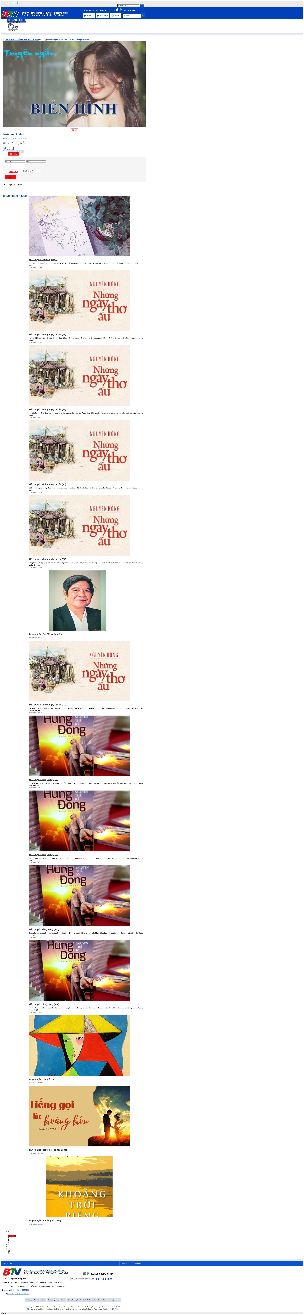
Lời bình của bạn (16, 152)
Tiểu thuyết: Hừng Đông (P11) (44, 929)
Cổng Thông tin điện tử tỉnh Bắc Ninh (81, 1300)
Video (104, 15)
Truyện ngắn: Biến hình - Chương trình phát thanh (68, 40)
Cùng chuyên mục (15, 196)
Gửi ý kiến (13, 154)
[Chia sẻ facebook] (12, 143)
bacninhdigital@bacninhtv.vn (18, 1294)
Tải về (74, 130)
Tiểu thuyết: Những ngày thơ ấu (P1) (47, 705)
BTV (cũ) (90, 15)
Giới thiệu (12, 30)
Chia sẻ (10, 149)
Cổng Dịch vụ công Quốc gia (109, 1300)
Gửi (10, 177)
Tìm (142, 5)
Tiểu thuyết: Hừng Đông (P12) (44, 854)
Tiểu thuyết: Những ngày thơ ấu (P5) (47, 334)
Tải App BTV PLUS (26, 3)
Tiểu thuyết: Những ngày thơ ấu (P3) (47, 484)
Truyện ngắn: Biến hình (13, 134)
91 (9, 1253)
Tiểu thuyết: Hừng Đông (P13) (44, 779)
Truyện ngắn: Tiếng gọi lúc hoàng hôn (48, 1150)
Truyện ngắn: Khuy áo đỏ (42, 1079)
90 (9, 1251)
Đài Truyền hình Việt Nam (35, 1300)
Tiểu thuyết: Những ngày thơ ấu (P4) (47, 409)
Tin (117, 15)
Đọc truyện (43, 40)
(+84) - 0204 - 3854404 (20, 1290)
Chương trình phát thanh (22, 39)
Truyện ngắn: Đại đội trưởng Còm (46, 634)
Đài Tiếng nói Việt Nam (56, 1300)
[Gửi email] (17, 143)
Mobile (124, 1263)
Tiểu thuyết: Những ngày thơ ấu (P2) (47, 559)
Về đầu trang (136, 1263)
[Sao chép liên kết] (22, 143)
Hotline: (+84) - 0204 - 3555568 (93, 10)
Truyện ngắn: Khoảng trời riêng (45, 1220)
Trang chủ (8, 1263)
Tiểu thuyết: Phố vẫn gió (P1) (43, 259)
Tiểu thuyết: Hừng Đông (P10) (44, 1004)
